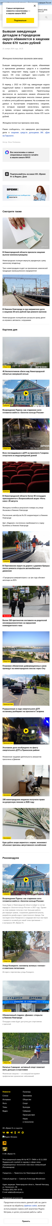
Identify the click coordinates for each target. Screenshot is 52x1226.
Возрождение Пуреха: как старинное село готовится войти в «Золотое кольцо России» (23, 897)
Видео (5, 1111)
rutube (19, 1132)
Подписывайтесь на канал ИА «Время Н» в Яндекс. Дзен (28, 175)
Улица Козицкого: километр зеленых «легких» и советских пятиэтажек (24, 964)
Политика (27, 1092)
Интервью (7, 1099)
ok (15, 1132)
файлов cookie (30, 1206)
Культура (26, 1107)
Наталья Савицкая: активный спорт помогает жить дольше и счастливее (24, 1066)
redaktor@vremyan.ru (15, 1192)
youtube (7, 1132)
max (22, 1132)
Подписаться (20, 20)
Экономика (27, 1096)
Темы (5, 1107)
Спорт (25, 1103)
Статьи (5, 1096)
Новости (6, 1092)
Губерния (27, 1111)
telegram (11, 1132)
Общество (27, 1099)
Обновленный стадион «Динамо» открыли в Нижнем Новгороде (22, 1014)
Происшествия (29, 1115)
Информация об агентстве (13, 1198)
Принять (26, 1221)
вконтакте (4, 1132)
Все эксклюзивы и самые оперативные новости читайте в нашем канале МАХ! (24, 154)
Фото (5, 1103)
